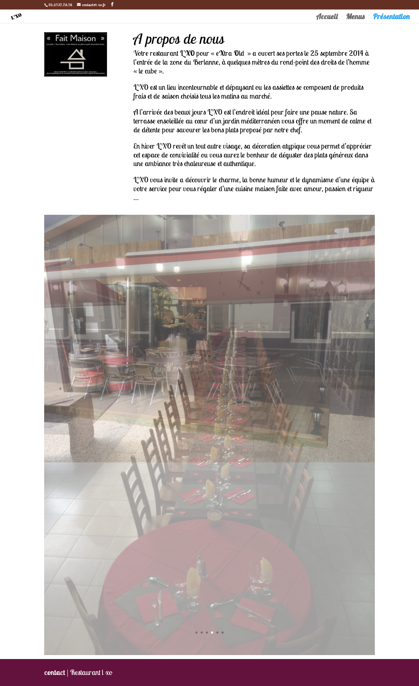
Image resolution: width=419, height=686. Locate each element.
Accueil (327, 17)
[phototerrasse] (209, 459)
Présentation (391, 17)
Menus (355, 17)
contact (54, 479)
